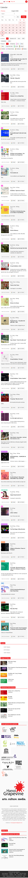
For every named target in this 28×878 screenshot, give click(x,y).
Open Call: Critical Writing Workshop (16, 855)
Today (23, 16)
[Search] (26, 1)
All (7, 38)
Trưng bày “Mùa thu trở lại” (16, 398)
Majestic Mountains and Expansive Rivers (16, 702)
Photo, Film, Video (9, 46)
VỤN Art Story (11, 679)
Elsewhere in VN (13, 38)
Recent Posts (20, 874)
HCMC (23, 38)
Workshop (24, 48)
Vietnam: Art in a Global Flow (17, 96)
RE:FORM (10, 696)
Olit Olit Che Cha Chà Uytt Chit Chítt (18, 248)
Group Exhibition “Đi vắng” (16, 359)
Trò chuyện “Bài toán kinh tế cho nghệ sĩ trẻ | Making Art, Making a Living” (17, 569)
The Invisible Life (14, 172)
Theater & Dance (11, 48)
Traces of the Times (14, 285)
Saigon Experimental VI (15, 494)
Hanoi (19, 38)
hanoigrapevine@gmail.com (16, 822)
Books (25, 874)
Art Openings (12, 43)
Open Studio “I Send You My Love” (18, 340)
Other (3, 46)
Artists (4, 876)
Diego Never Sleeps (12, 661)
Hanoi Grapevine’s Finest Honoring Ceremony (17, 667)
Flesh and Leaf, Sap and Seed (14, 708)
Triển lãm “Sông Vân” (15, 78)
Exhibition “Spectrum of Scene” (17, 190)
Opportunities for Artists (10, 876)
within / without (13, 512)
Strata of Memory (14, 230)
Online (9, 41)
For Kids (16, 46)
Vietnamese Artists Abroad (8, 687)
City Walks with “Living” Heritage (15, 673)
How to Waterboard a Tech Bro (14, 714)
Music (22, 43)
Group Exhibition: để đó (15, 266)
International (3, 41)
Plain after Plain (13, 608)
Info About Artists (19, 876)
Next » (26, 10)
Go (17, 16)
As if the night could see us (16, 418)
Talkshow (3, 48)
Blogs (24, 876)
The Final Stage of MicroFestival (17, 529)
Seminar (21, 46)
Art (17, 43)
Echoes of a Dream (14, 303)
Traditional (19, 48)
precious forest (13, 115)
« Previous (3, 10)
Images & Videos (5, 658)
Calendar (11, 873)
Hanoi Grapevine (5, 873)
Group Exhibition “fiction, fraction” (18, 378)
